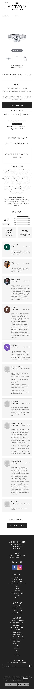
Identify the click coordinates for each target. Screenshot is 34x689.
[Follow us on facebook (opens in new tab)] (14, 567)
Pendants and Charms (23, 201)
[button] (7, 2)
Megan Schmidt (16, 461)
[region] (17, 37)
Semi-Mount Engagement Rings (11, 16)
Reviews (17, 211)
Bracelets (8, 203)
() (29, 217)
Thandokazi (15, 502)
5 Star (15, 217)
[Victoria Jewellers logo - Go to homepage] (17, 6)
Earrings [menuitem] (17, 588)
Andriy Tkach (15, 279)
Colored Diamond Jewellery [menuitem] (17, 584)
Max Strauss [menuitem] (17, 641)
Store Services (17, 608)
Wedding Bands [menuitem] (17, 581)
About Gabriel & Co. (17, 143)
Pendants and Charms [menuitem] (17, 593)
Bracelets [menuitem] (17, 595)
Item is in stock (17, 123)
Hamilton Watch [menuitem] (17, 634)
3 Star (15, 220)
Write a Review (17, 525)
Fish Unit (14, 307)
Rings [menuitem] (17, 586)
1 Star (15, 224)
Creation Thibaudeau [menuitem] (17, 623)
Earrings (6, 201)
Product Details (17, 138)
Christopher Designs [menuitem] (17, 620)
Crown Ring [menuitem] (17, 625)
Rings (27, 199)
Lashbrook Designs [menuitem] (17, 636)
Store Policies (17, 610)
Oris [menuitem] (17, 646)
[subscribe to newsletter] (29, 666)
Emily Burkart (15, 401)
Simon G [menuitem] (17, 648)
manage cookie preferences (18, 680)
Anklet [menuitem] (17, 577)
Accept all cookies (23, 684)
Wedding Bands (20, 199)
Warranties (26, 114)
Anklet (13, 203)
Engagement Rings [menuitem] (17, 579)
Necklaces (13, 201)
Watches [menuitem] (17, 598)
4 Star (15, 218)
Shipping (6, 114)
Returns (16, 114)
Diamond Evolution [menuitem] (17, 627)
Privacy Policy (17, 612)
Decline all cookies (10, 684)
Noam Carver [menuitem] (17, 643)
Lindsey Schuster (16, 423)
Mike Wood (14, 345)
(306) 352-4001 (17, 67)
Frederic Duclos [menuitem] (17, 629)
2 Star (15, 222)
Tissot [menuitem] (17, 650)
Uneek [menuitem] (17, 652)
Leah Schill (14, 245)
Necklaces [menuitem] (17, 591)
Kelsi (12, 262)
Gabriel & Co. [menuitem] (17, 632)
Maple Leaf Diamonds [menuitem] (17, 639)
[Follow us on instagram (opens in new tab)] (19, 567)
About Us (17, 605)
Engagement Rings (9, 199)
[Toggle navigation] (3, 9)
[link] (27, 2)
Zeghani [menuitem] (17, 655)
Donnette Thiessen (17, 367)
